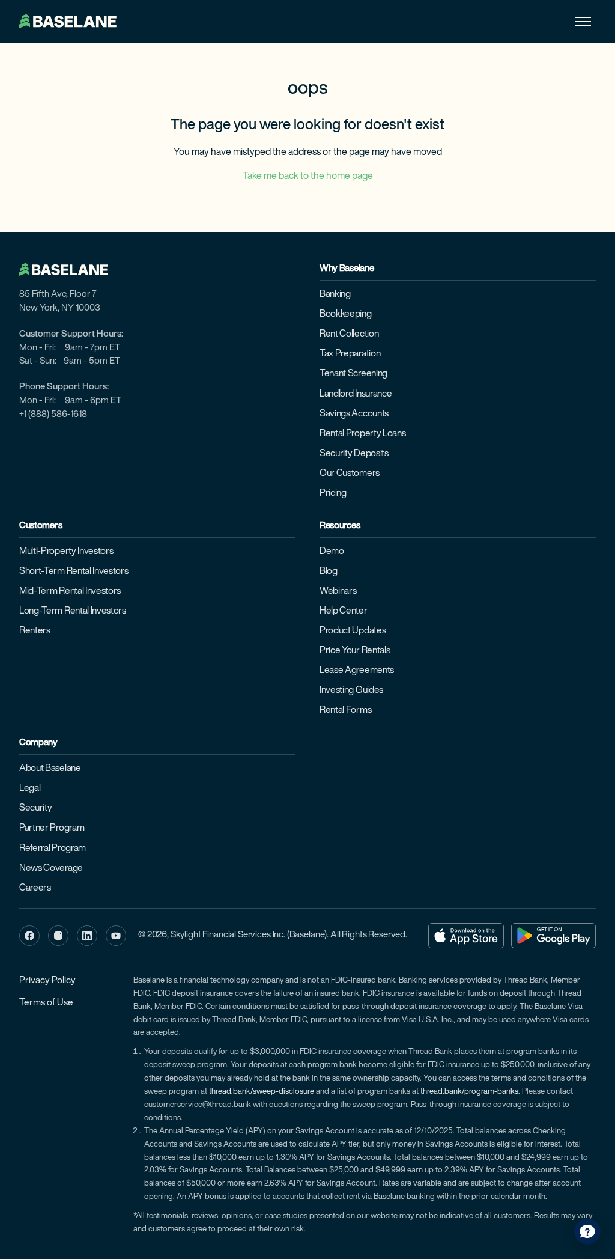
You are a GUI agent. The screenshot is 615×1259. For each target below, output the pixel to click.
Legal (29, 788)
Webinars (338, 591)
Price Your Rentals (355, 651)
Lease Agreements (357, 670)
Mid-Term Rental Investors (70, 591)
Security (35, 808)
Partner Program (51, 828)
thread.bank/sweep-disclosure (261, 1092)
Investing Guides (351, 690)
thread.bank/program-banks (469, 1092)
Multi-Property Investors (66, 551)
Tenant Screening (353, 374)
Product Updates (353, 631)
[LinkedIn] (87, 935)
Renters (34, 631)
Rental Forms (345, 710)
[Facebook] (29, 935)
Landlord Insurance (356, 394)
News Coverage (51, 868)
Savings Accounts (354, 414)
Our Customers (350, 473)
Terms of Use (46, 1003)
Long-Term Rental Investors (72, 611)
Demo (332, 551)
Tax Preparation (350, 354)
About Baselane (50, 768)
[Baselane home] (69, 269)
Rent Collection (349, 334)
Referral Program (52, 848)
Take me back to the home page (308, 176)
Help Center (344, 611)
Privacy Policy (47, 981)
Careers (35, 888)
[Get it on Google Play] (553, 935)
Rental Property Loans (362, 434)
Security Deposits (354, 454)
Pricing (333, 493)
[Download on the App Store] (466, 935)
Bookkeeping (346, 314)
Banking (335, 294)
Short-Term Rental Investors (74, 571)
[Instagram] (58, 935)
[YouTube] (116, 935)
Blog (329, 571)
